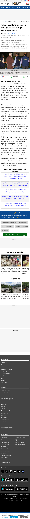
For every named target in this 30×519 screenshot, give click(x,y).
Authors (3, 380)
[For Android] (7, 489)
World (18, 7)
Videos (8, 7)
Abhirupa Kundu (11, 33)
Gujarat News (4, 457)
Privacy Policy (23, 498)
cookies (6, 517)
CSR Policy (11, 500)
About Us (3, 364)
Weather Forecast (5, 390)
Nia (3, 226)
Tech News (4, 415)
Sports (24, 7)
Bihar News (4, 437)
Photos (3, 406)
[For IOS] (21, 489)
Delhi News (4, 440)
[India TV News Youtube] (28, 0)
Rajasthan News (19, 440)
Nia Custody (9, 226)
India (13, 7)
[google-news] (22, 471)
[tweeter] (6, 471)
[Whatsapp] (24, 77)
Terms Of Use (13, 498)
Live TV (3, 378)
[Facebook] (2, 471)
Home (2, 7)
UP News (3, 453)
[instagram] (10, 471)
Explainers (4, 417)
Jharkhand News (5, 444)
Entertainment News (6, 410)
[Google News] (5, 76)
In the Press (4, 371)
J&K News (4, 460)
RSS (21, 500)
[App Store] (21, 480)
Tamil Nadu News (5, 451)
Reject (24, 517)
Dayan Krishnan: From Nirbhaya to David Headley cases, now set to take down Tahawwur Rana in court (15, 176)
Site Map (6, 498)
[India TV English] (16, 3)
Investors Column (5, 373)
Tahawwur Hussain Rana (9, 222)
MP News (3, 446)
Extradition (5, 230)
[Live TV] (27, 4)
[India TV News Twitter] (27, 0)
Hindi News (4, 376)
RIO (17, 500)
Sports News (4, 413)
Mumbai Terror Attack (22, 226)
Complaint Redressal (6, 369)
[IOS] (21, 0)
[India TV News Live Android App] (7, 480)
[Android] (23, 0)
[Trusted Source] (14, 76)
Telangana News (19, 442)
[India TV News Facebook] (25, 0)
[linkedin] (18, 471)
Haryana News (5, 442)
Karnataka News (5, 462)
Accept (14, 517)
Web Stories (4, 382)
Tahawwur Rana (22, 222)
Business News (5, 419)
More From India (15, 252)
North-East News (5, 448)
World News (4, 404)
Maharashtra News (20, 437)
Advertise (3, 367)
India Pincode (4, 393)
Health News (4, 422)
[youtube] (14, 471)
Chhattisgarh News (6, 455)
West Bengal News (20, 444)
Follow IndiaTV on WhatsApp (13, 235)
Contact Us (4, 362)
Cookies (4, 513)
